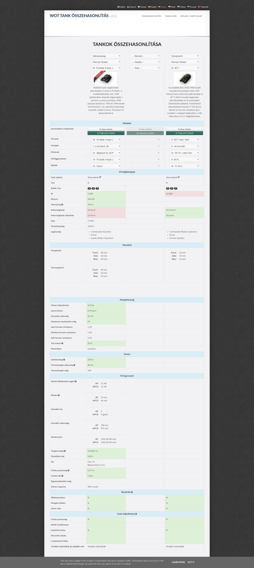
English (122, 7)
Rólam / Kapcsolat (191, 16)
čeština (182, 7)
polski (173, 7)
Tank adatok (93, 177)
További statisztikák (97, 546)
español (154, 7)
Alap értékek (106, 129)
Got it (191, 562)
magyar (164, 7)
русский (193, 7)
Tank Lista (171, 16)
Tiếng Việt (204, 7)
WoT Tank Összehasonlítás (83, 16)
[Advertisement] (127, 28)
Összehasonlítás (151, 16)
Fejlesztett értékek (107, 133)
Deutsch (133, 7)
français (143, 7)
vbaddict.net (78, 546)
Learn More (178, 562)
